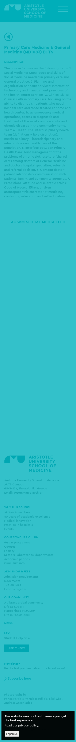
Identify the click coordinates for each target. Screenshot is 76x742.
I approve (12, 733)
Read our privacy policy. (22, 725)
